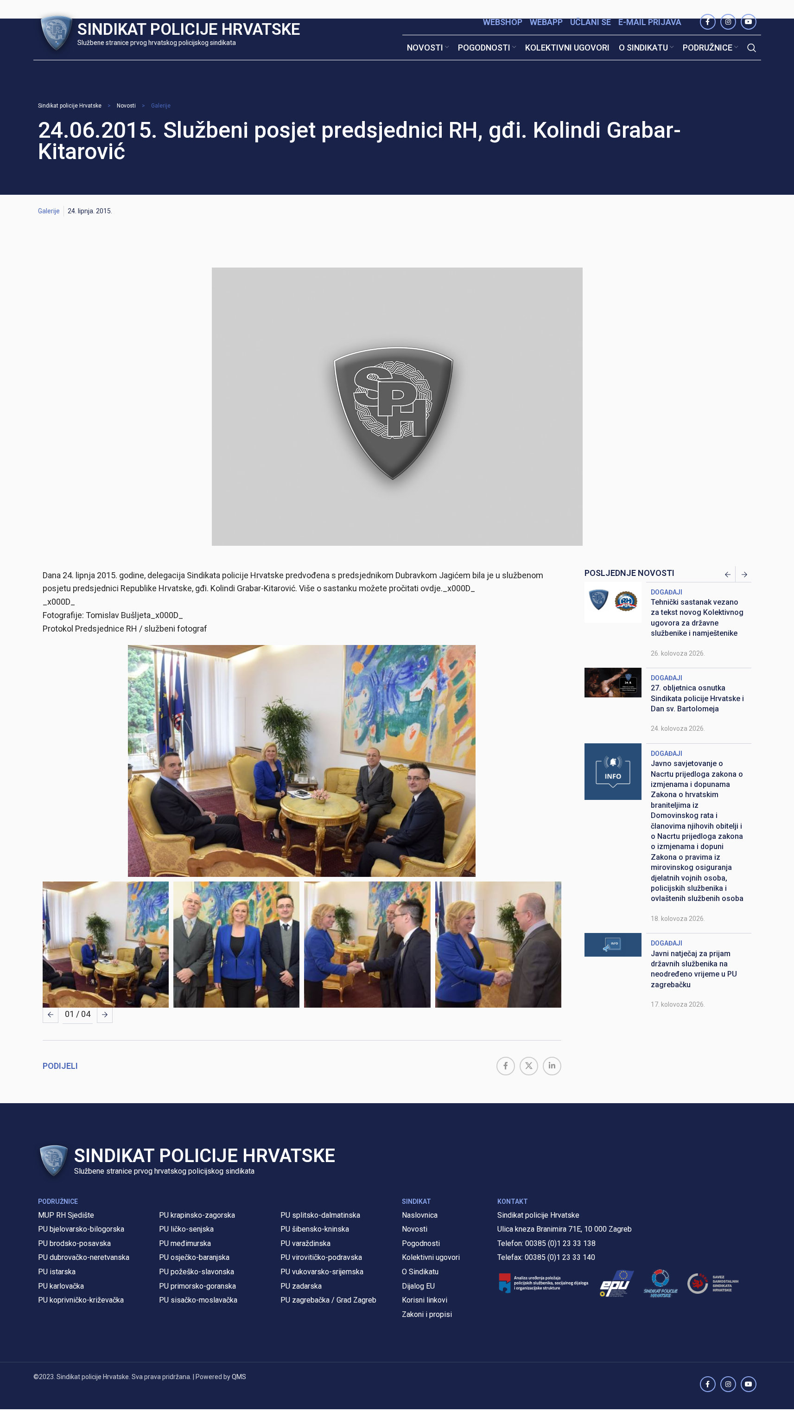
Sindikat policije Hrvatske (70, 105)
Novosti (126, 105)
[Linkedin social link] (552, 1066)
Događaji (666, 592)
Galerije (161, 105)
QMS (239, 1376)
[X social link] (529, 1066)
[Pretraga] (752, 47)
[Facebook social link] (505, 1066)
